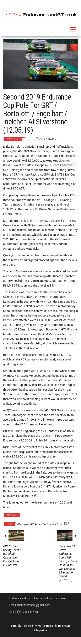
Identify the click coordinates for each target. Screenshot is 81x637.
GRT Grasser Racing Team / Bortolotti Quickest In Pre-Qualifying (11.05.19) (12, 556)
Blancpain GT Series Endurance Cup (45, 515)
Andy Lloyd (47, 138)
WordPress (44, 625)
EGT (66, 523)
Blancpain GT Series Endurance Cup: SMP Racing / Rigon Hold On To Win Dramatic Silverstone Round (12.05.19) (68, 563)
